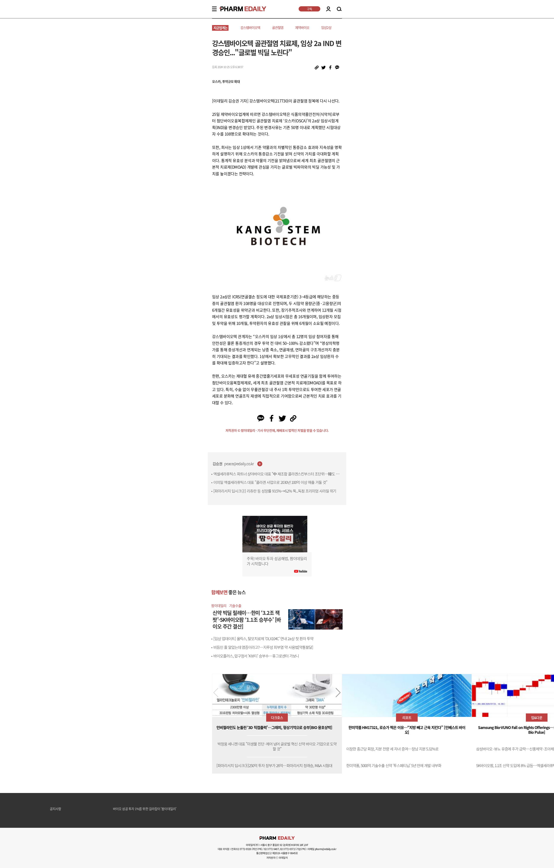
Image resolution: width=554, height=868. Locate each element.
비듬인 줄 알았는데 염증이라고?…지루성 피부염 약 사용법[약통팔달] (263, 647)
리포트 (406, 717)
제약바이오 (302, 27)
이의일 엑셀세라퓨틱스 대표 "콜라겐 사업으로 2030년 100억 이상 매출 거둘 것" (270, 482)
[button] (338, 692)
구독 (309, 9)
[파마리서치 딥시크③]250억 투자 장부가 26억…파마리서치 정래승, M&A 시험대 (274, 765)
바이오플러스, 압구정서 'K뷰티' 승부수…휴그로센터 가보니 (256, 656)
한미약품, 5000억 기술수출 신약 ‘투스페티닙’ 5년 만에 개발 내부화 (393, 765)
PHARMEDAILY (237, 9)
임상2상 (326, 27)
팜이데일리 (218, 605)
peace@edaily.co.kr (239, 463)
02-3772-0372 (287, 849)
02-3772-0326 (243, 849)
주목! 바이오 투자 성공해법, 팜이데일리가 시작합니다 (277, 561)
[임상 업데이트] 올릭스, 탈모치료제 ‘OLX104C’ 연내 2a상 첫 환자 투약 (263, 638)
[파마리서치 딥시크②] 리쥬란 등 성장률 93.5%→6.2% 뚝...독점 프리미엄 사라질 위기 (274, 491)
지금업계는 (220, 27)
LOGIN (328, 8)
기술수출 (235, 605)
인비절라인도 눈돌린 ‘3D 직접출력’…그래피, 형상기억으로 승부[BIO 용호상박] (274, 727)
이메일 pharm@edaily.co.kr (322, 849)
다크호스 (277, 717)
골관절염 (277, 27)
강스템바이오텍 (250, 27)
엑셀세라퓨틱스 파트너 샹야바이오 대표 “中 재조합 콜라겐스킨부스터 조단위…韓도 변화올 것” (277, 476)
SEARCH (339, 9)
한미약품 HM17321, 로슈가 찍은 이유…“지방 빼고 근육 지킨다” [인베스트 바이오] (406, 730)
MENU (214, 8)
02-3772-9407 (271, 849)
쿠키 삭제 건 (121, 810)
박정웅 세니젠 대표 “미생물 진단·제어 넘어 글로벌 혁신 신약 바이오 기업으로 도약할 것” (277, 746)
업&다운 (536, 717)
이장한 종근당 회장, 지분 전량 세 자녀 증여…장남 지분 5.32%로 (392, 749)
